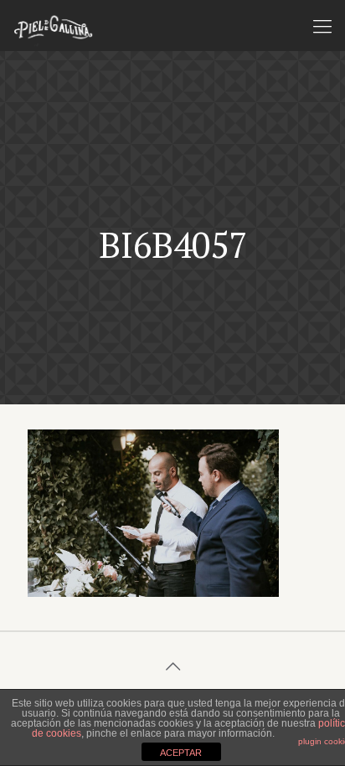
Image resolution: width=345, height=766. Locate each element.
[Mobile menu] (322, 25)
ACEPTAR (181, 753)
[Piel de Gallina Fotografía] (53, 25)
